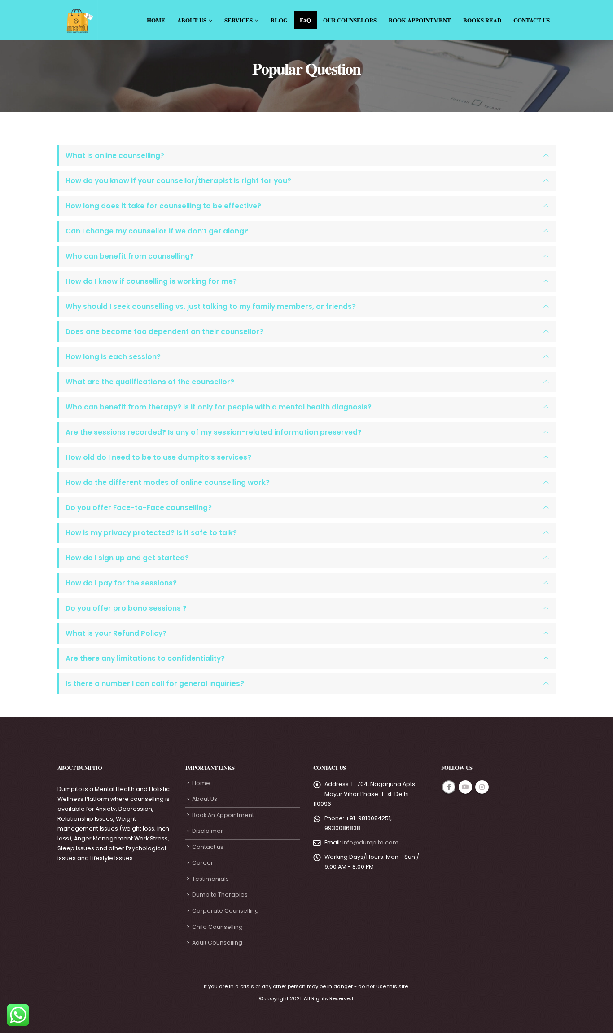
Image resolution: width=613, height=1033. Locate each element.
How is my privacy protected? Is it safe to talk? (151, 532)
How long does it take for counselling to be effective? (163, 206)
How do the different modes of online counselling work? (168, 482)
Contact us (207, 847)
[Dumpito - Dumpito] (77, 20)
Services (238, 20)
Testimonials (210, 879)
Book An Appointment (223, 815)
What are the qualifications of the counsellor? (150, 382)
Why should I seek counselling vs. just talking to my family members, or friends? (211, 306)
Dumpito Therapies (220, 894)
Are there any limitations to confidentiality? (145, 658)
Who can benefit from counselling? (130, 256)
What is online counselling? (115, 155)
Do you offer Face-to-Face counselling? (139, 507)
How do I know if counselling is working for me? (151, 281)
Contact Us (531, 20)
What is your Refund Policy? (116, 633)
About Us (191, 20)
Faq (305, 20)
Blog (279, 20)
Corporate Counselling (225, 910)
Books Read (482, 20)
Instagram (482, 787)
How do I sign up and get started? (127, 558)
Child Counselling (217, 927)
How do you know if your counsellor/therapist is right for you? (178, 180)
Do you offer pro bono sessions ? (126, 608)
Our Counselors (350, 20)
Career (202, 862)
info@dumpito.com (370, 842)
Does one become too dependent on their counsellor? (164, 331)
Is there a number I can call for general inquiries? (155, 683)
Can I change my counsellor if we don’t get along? (157, 231)
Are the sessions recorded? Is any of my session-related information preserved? (214, 432)
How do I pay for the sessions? (121, 583)
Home (156, 20)
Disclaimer (207, 831)
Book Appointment (420, 20)
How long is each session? (113, 356)
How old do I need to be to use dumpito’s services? (158, 457)
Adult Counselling (217, 942)
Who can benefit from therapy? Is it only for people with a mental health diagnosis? (219, 407)
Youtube (465, 787)
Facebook (448, 787)
